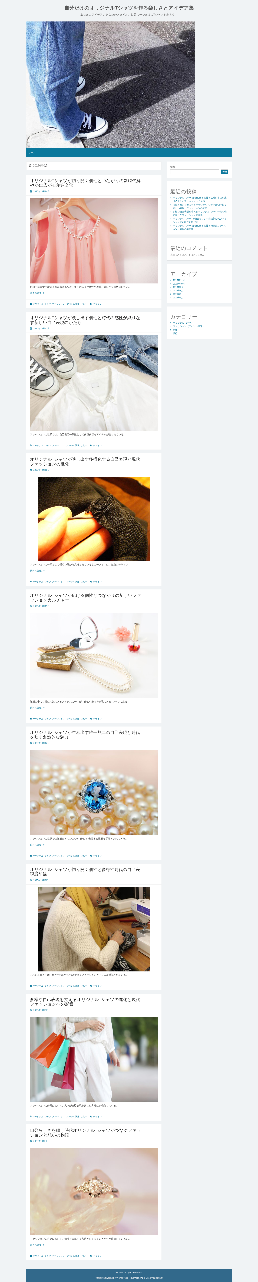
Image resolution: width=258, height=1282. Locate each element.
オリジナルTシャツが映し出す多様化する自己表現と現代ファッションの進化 (85, 461)
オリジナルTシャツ (42, 303)
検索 (172, 166)
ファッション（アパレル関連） (66, 303)
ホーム (32, 152)
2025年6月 (178, 297)
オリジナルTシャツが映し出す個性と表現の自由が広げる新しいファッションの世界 (200, 199)
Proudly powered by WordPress (111, 1277)
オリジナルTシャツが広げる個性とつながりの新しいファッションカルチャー (85, 597)
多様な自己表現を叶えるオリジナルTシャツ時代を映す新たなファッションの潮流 (200, 213)
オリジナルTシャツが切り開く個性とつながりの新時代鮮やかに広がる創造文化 (85, 183)
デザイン (97, 303)
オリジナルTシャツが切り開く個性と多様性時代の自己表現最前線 (85, 871)
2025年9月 (178, 287)
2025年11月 (179, 280)
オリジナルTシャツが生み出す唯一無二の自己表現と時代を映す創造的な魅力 (85, 734)
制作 (175, 329)
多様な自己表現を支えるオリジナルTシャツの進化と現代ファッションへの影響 (85, 1001)
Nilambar (158, 1277)
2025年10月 (179, 283)
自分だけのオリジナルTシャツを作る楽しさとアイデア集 (129, 8)
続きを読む (37, 293)
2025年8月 (178, 290)
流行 (84, 303)
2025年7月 (178, 294)
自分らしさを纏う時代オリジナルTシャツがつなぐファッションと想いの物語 (85, 1132)
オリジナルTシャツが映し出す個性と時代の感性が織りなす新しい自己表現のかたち (85, 320)
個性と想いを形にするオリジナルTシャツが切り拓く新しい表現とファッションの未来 (200, 206)
